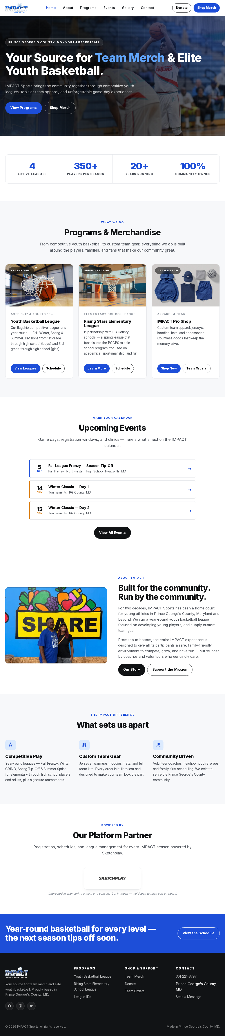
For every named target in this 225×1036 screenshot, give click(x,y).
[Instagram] (20, 1006)
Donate (182, 7)
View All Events (112, 533)
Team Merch (134, 976)
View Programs (23, 108)
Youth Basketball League (92, 976)
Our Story (131, 669)
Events (109, 8)
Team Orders (196, 368)
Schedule (53, 368)
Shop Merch (206, 7)
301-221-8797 (186, 976)
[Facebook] (9, 1006)
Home (51, 8)
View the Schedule (199, 933)
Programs (88, 8)
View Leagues (26, 368)
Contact (147, 8)
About (68, 8)
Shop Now (169, 368)
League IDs (82, 997)
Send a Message (188, 997)
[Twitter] (31, 1006)
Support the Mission (169, 669)
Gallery (128, 8)
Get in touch (119, 893)
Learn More (97, 368)
